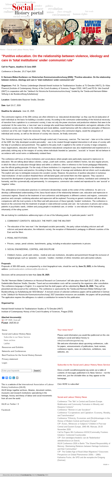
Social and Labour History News (20, 50)
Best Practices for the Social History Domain (22, 355)
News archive (9, 340)
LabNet (7, 343)
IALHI (34, 475)
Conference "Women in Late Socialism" (74, 410)
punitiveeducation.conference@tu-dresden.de (28, 269)
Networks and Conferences (14, 351)
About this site (8, 475)
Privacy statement (10, 359)
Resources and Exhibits (12, 347)
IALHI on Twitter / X (10, 404)
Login (4, 363)
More (105, 464)
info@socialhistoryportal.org (70, 341)
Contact (17, 475)
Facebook (5, 410)
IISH (46, 475)
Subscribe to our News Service (17, 337)
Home (2, 50)
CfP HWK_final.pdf (12, 320)
